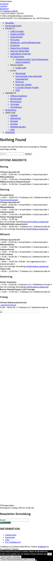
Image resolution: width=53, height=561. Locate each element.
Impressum (10, 537)
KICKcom (19, 81)
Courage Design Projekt (27, 87)
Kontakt (14, 121)
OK (49, 554)
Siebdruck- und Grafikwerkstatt (25, 42)
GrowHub (15, 45)
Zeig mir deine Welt (19, 51)
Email (2, 520)
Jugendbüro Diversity (20, 53)
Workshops (15, 101)
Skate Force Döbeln (19, 48)
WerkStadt (20, 73)
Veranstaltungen (13, 25)
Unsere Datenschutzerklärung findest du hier (17, 560)
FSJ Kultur (15, 39)
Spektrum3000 (17, 34)
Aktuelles (9, 22)
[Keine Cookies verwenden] (36, 560)
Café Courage (17, 31)
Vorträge (14, 104)
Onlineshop (10, 110)
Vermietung (16, 107)
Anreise (14, 124)
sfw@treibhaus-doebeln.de (37, 229)
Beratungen (16, 98)
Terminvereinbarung (9, 200)
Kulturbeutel (16, 36)
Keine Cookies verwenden (10, 557)
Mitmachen (15, 118)
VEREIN (13, 115)
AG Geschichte (17, 56)
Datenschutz (10, 535)
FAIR (17, 90)
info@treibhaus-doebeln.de (37, 221)
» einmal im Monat (8, 305)
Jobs (12, 129)
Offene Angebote (18, 95)
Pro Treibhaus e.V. (13, 542)
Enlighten (42, 546)
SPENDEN (10, 132)
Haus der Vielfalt (23, 84)
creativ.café (20, 67)
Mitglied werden (18, 126)
